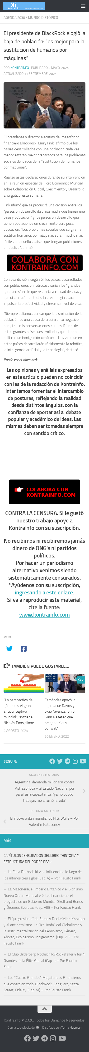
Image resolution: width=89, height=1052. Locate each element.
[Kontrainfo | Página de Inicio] (31, 6)
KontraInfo (19, 68)
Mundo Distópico (43, 17)
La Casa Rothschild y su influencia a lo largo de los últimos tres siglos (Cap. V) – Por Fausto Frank (43, 874)
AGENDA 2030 (14, 17)
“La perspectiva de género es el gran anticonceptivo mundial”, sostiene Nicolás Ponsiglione (19, 711)
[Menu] (83, 6)
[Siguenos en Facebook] (52, 761)
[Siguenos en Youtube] (82, 761)
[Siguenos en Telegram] (67, 761)
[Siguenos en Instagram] (75, 761)
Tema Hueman (71, 1028)
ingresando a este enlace (44, 592)
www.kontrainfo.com (44, 614)
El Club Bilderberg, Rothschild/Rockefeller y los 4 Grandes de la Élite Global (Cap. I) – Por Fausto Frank (44, 960)
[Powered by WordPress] (37, 1027)
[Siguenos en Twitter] (60, 761)
